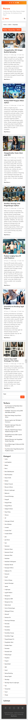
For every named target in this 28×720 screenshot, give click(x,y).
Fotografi (7, 499)
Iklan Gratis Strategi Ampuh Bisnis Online (13, 416)
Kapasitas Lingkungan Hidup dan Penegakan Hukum (13, 425)
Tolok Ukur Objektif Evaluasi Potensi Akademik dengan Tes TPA (13, 430)
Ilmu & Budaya (8, 524)
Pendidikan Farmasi (9, 633)
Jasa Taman (7, 540)
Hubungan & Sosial (9, 521)
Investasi (7, 527)
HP (5, 518)
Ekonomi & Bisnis (9, 487)
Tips (6, 686)
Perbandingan (8, 654)
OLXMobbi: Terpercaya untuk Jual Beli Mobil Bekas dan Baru (14, 411)
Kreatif (6, 577)
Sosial (6, 670)
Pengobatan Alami (9, 642)
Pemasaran (7, 627)
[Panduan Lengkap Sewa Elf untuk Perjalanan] (14, 246)
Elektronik (7, 493)
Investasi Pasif (8, 530)
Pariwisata (7, 623)
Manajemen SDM (9, 599)
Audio (6, 459)
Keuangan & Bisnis (9, 568)
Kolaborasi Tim (8, 571)
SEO (6, 667)
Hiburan (6, 252)
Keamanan (7, 546)
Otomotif (7, 614)
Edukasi (6, 481)
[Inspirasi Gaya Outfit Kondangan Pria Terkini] (14, 349)
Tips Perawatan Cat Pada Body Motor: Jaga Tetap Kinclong (14, 406)
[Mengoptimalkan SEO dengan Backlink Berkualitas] (14, 40)
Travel (6, 692)
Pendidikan (7, 630)
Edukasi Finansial (9, 484)
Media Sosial (8, 605)
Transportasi (7, 689)
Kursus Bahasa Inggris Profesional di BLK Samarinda (14, 445)
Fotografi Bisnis (8, 506)
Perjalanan (7, 658)
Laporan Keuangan (9, 583)
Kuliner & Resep (8, 580)
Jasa (5, 537)
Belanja (6, 302)
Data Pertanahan (8, 474)
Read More (6, 79)
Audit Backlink (8, 462)
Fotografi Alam (8, 502)
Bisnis (5, 46)
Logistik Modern (8, 592)
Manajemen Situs (9, 602)
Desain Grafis (8, 478)
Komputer (7, 574)
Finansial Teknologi (9, 496)
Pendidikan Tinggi (9, 636)
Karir (6, 543)
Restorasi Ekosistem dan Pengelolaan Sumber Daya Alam (13, 440)
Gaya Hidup (6, 355)
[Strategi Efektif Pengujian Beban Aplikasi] (14, 91)
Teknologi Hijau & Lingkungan (12, 682)
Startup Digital (8, 676)
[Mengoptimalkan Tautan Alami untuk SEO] (14, 143)
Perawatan (7, 648)
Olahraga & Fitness (9, 611)
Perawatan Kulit (8, 651)
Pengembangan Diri (9, 639)
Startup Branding (9, 673)
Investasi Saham (8, 533)
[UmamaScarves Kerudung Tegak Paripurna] (14, 297)
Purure (6, 8)
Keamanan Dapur (9, 549)
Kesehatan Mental (9, 564)
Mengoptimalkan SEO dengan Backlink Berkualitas (13, 51)
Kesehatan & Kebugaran (10, 561)
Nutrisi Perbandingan (10, 608)
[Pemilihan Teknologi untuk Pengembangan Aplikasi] (14, 194)
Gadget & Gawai (9, 509)
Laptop (6, 586)
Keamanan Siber (8, 555)
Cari (5, 394)
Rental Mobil (8, 664)
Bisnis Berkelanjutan (9, 471)
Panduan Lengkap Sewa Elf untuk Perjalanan (12, 257)
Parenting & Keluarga (10, 620)
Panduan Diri (8, 617)
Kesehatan (7, 558)
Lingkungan (7, 589)
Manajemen (7, 596)
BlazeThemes (14, 716)
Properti (7, 661)
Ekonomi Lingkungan (10, 490)
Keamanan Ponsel (9, 552)
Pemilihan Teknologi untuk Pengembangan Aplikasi (12, 205)
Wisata (6, 695)
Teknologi (6, 200)
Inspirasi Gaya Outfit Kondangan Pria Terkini (11, 360)
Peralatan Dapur (8, 645)
